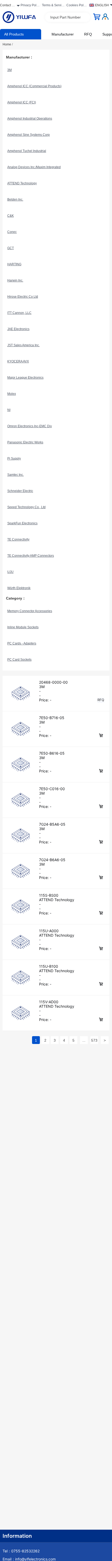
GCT (10, 248)
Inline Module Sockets (23, 627)
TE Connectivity (18, 539)
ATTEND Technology (22, 183)
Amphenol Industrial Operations (29, 118)
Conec (12, 232)
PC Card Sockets (19, 659)
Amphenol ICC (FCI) (21, 102)
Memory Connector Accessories (29, 611)
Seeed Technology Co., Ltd (26, 507)
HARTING (14, 264)
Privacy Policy (30, 6)
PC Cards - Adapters (21, 643)
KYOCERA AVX (18, 361)
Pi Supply (14, 458)
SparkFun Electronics (22, 523)
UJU (10, 572)
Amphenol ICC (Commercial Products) (34, 86)
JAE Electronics (18, 329)
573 (94, 1040)
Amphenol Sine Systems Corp (28, 135)
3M (9, 70)
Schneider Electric (20, 491)
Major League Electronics (25, 377)
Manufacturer (63, 34)
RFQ (88, 34)
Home (8, 44)
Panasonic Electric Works (25, 442)
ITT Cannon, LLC (19, 313)
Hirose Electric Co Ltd (22, 296)
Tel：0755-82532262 (21, 1551)
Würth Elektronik (18, 588)
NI (8, 410)
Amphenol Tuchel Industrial (26, 151)
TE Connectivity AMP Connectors (30, 556)
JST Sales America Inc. (23, 345)
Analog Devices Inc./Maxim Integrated (34, 167)
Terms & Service (52, 6)
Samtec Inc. (15, 475)
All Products (14, 34)
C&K (10, 216)
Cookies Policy (76, 6)
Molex (11, 394)
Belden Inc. (15, 199)
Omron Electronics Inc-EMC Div (29, 426)
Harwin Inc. (15, 280)
